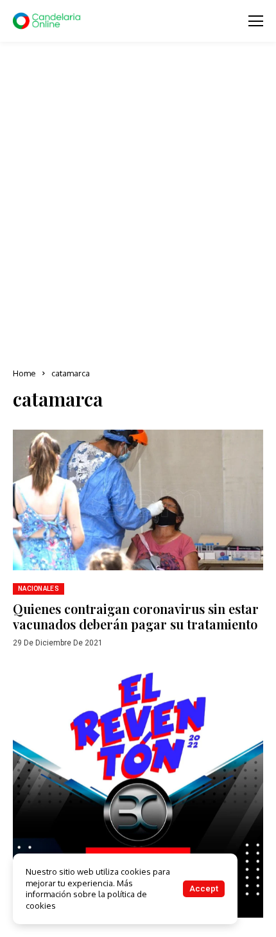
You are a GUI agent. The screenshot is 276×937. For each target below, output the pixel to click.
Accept (203, 888)
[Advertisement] (138, 205)
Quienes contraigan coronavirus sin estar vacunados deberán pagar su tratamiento (136, 616)
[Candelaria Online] (48, 21)
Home (24, 373)
